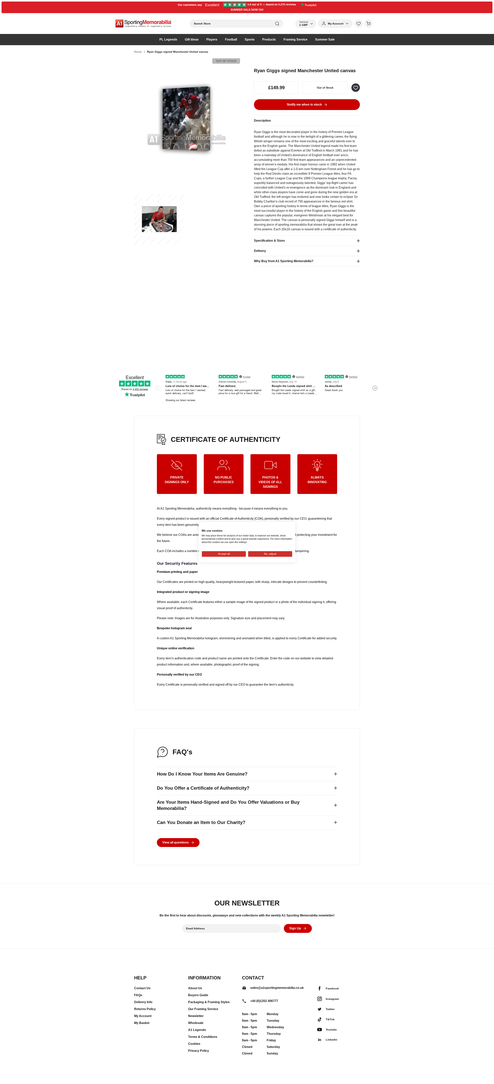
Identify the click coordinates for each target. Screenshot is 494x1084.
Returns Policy (145, 1009)
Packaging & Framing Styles (209, 1002)
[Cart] (369, 23)
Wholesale (195, 1023)
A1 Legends (197, 1029)
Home (138, 51)
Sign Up (295, 928)
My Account (142, 1016)
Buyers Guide (198, 995)
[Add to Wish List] (355, 87)
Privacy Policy (198, 1050)
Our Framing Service (203, 1009)
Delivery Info (143, 1002)
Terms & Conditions (202, 1036)
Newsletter (196, 1016)
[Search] (277, 24)
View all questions (175, 842)
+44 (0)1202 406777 (264, 1001)
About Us (195, 988)
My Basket (141, 1023)
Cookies (194, 1043)
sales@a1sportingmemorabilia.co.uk (277, 987)
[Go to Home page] (143, 23)
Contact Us (142, 988)
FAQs (138, 995)
